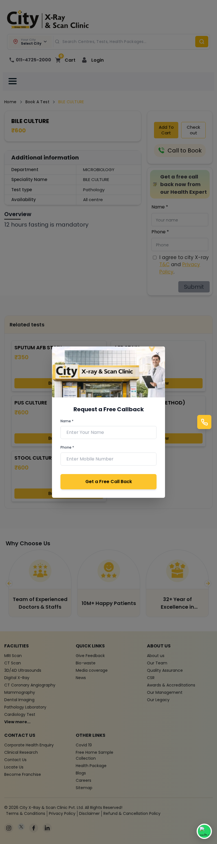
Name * (66, 421)
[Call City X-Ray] (204, 422)
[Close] (157, 354)
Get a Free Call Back (108, 481)
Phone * (67, 447)
